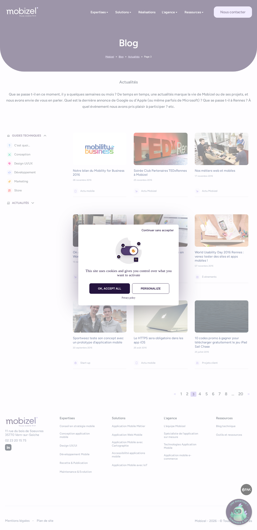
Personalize (151, 288)
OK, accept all (109, 288)
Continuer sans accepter (158, 230)
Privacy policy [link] (128, 297)
